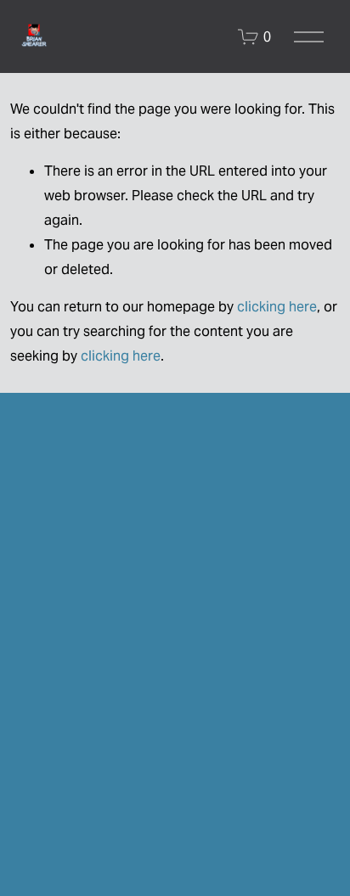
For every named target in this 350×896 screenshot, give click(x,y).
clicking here (277, 307)
